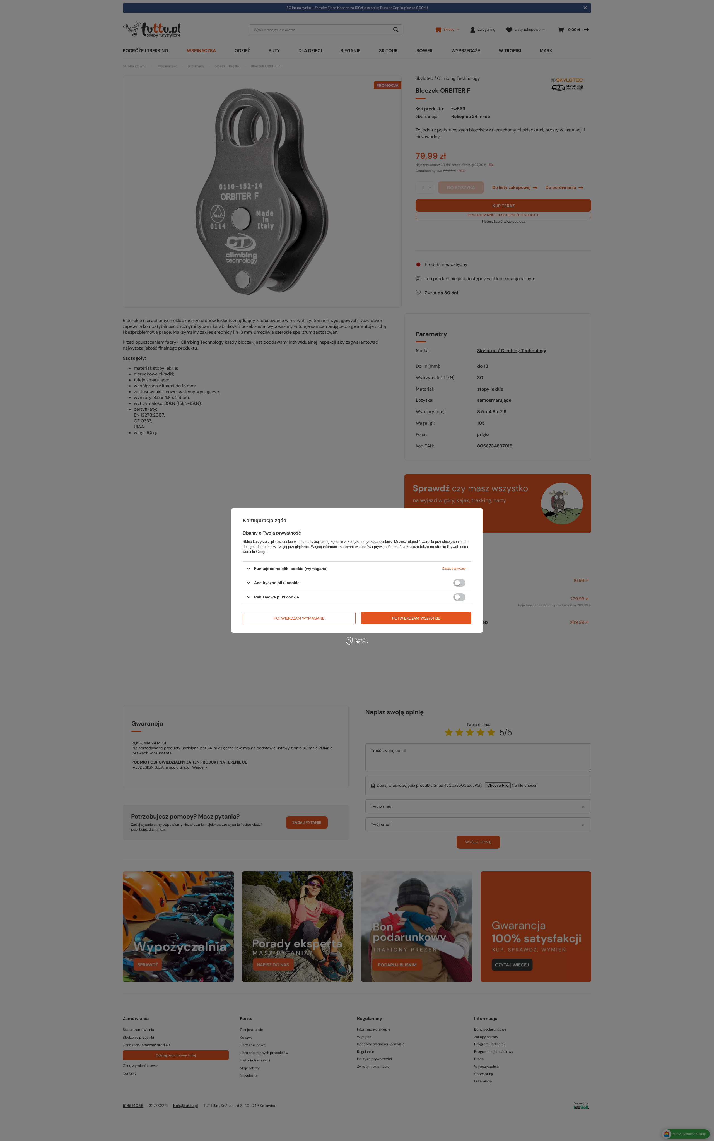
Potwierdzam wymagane (299, 617)
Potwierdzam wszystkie (416, 617)
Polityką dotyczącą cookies (369, 542)
